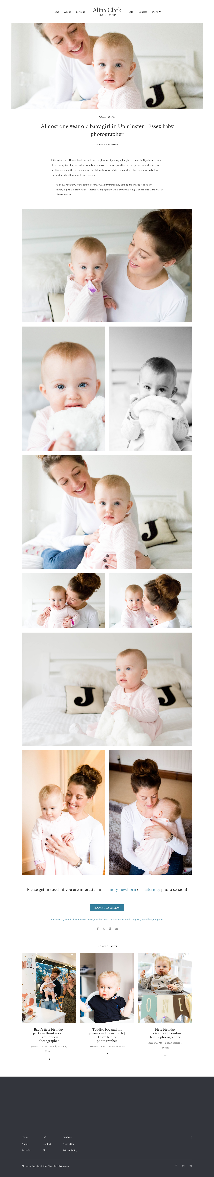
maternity (151, 889)
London (98, 919)
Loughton (158, 919)
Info (131, 12)
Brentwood (124, 919)
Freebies (67, 1137)
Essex (90, 919)
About (67, 12)
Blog (45, 1150)
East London (110, 919)
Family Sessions (106, 144)
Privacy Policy (70, 1150)
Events (48, 1051)
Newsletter (68, 1144)
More (155, 12)
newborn (128, 889)
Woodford (146, 919)
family (111, 889)
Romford (69, 919)
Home (56, 12)
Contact (142, 12)
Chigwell (135, 919)
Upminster (80, 919)
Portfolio (80, 12)
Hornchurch (57, 919)
